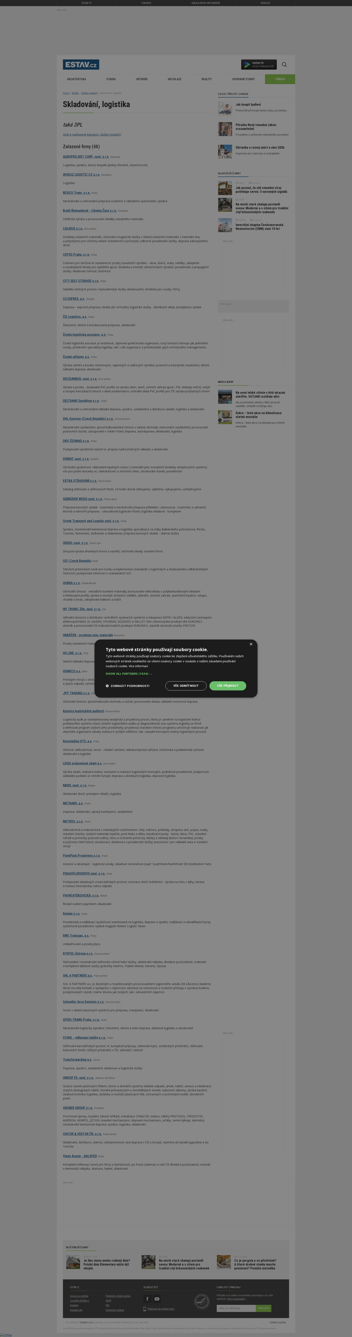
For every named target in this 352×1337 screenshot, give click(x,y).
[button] (176, 673)
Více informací (138, 666)
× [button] (250, 644)
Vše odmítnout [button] (186, 686)
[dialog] (176, 668)
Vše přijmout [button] (228, 686)
